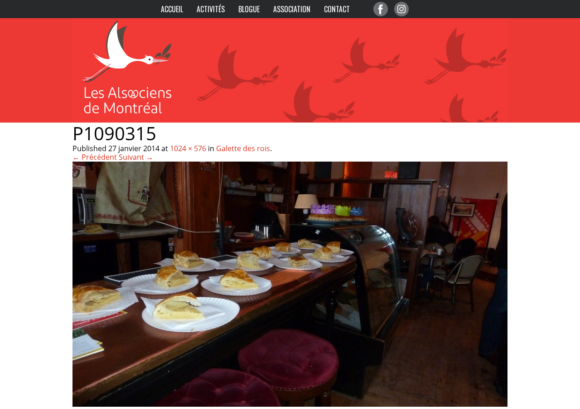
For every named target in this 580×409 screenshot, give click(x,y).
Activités (211, 9)
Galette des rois (243, 148)
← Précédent (94, 157)
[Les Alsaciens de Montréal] (135, 22)
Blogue (249, 9)
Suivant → (136, 157)
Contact (337, 9)
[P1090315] (290, 404)
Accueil (172, 9)
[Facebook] (381, 9)
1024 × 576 (188, 148)
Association (291, 9)
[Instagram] (401, 9)
